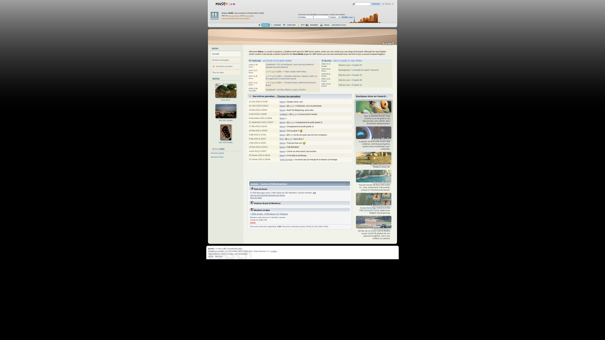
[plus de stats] (256, 198)
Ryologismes (381, 164)
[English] (234, 4)
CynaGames (381, 205)
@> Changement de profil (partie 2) (305, 122)
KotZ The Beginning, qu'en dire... (301, 110)
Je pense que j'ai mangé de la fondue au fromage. (316, 160)
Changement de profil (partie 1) (300, 126)
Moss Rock (225, 100)
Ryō (290, 135)
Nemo (251, 67)
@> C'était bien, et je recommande (304, 106)
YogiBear (284, 114)
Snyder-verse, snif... (295, 102)
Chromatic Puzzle (371, 210)
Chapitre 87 (357, 65)
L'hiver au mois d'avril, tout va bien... (302, 151)
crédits (273, 251)
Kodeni (324, 76)
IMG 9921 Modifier (226, 120)
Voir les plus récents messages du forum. (267, 195)
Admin (253, 223)
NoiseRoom (382, 182)
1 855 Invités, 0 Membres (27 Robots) (269, 214)
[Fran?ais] (230, 4)
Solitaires (380, 208)
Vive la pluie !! (293, 131)
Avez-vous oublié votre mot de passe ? (236, 18)
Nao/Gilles (252, 91)
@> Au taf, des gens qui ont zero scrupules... (308, 135)
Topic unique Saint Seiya (295, 72)
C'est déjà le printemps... (297, 155)
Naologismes (381, 113)
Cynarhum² (382, 228)
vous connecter (233, 16)
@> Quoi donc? (294, 139)
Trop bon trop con (295, 143)
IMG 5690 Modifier (226, 142)
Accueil (389, 43)
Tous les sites (218, 72)
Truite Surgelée (286, 160)
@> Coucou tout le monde (304, 114)
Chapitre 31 (357, 85)
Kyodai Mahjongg (368, 208)
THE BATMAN (293, 147)
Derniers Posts (217, 157)
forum (373, 231)
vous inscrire (249, 16)
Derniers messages (220, 60)
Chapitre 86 (357, 80)
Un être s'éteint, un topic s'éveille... (292, 90)
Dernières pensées (224, 66)
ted (314, 193)
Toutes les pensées (289, 96)
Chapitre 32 (357, 75)
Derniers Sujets (217, 153)
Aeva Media (381, 139)
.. (287, 118)
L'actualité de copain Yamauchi (365, 70)
